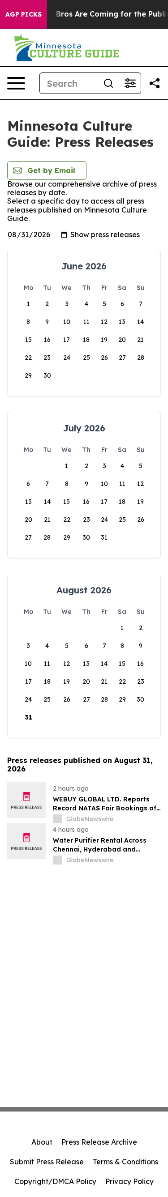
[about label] (57, 818)
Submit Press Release (47, 1161)
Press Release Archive (99, 1141)
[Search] (108, 83)
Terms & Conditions (125, 1161)
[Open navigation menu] (16, 83)
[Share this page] (154, 83)
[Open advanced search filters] (130, 83)
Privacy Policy (129, 1181)
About (41, 1141)
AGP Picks (23, 14)
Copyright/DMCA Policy (55, 1181)
